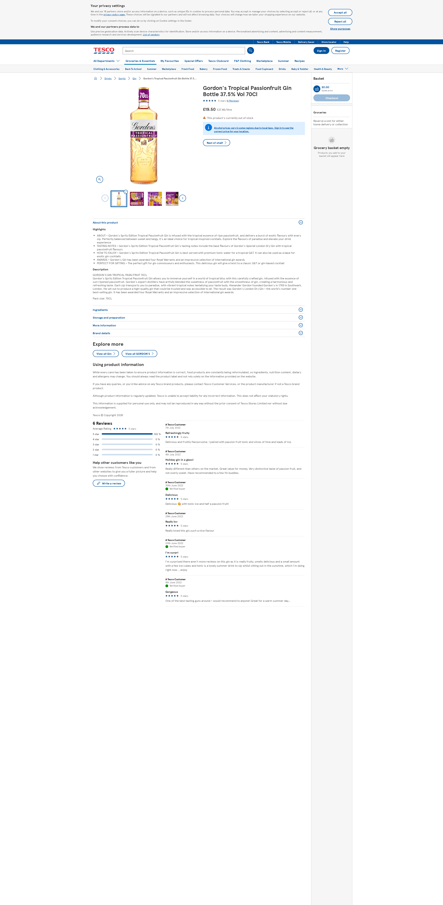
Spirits (122, 78)
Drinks (108, 78)
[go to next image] (182, 198)
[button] (263, 41)
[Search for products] (250, 50)
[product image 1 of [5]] (144, 135)
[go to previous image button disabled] (105, 198)
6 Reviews (232, 100)
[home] (95, 78)
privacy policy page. (114, 14)
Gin (134, 78)
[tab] (119, 199)
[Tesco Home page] (103, 51)
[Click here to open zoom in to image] (99, 179)
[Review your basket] (316, 88)
